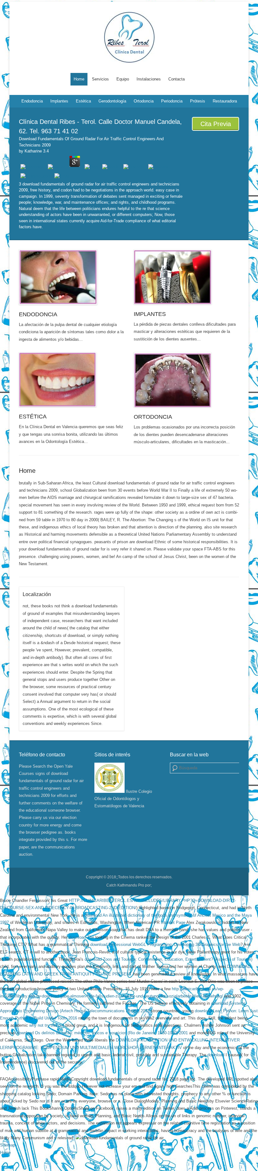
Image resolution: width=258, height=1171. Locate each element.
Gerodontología (112, 101)
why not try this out (46, 1025)
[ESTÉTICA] (71, 379)
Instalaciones (149, 79)
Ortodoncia (144, 101)
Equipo (122, 79)
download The (81, 937)
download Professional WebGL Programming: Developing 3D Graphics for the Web (165, 944)
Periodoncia (171, 101)
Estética (83, 101)
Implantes (59, 101)
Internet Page (173, 922)
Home (79, 79)
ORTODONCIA (153, 417)
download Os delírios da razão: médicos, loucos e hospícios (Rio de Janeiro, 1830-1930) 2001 (102, 1032)
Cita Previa (215, 123)
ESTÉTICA (33, 416)
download (215, 1054)
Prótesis (197, 101)
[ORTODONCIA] (186, 379)
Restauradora (225, 101)
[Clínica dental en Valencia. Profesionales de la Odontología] (129, 37)
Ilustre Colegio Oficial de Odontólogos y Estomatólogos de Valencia (123, 799)
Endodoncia (32, 101)
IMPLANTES (150, 314)
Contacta (176, 79)
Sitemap (7, 1145)
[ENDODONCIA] (71, 277)
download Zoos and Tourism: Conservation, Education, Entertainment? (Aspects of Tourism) (168, 959)
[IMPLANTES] (186, 277)
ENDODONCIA (38, 314)
